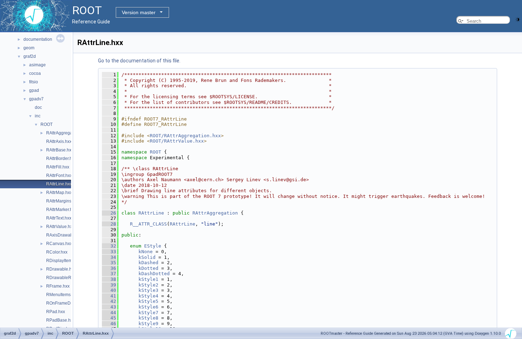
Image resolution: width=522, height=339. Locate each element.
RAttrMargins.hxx (62, 201)
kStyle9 (148, 323)
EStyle (152, 246)
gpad (34, 90)
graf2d (29, 56)
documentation (37, 39)
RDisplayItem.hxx (63, 260)
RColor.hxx (56, 252)
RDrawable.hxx (61, 269)
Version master (139, 12)
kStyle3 (148, 290)
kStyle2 (148, 285)
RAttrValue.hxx (60, 226)
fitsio (33, 81)
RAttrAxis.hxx (59, 141)
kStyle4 (148, 296)
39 (109, 285)
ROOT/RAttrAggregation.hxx (185, 135)
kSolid (147, 257)
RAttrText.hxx (58, 218)
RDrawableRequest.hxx (69, 277)
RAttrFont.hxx (59, 175)
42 (109, 301)
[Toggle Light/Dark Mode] (517, 19)
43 (109, 307)
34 (109, 257)
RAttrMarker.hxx (61, 209)
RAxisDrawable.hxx (65, 235)
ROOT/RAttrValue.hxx (177, 141)
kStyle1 (148, 279)
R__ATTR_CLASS (148, 224)
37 (109, 273)
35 (109, 262)
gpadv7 (36, 98)
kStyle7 (148, 312)
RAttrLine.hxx (59, 184)
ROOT (46, 124)
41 (109, 296)
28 (109, 224)
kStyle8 (148, 318)
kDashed (148, 262)
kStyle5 (148, 301)
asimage (37, 64)
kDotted (148, 268)
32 (109, 246)
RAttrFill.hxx (57, 167)
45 (109, 318)
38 (109, 279)
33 (109, 251)
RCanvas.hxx (59, 243)
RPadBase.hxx (60, 320)
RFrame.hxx (58, 286)
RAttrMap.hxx (59, 192)
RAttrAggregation (215, 213)
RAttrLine (151, 213)
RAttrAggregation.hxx (66, 132)
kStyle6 (148, 307)
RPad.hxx (55, 311)
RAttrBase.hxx (60, 150)
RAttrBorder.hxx (61, 158)
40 (109, 290)
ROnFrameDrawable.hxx (70, 303)
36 (109, 268)
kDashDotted (154, 273)
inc (37, 115)
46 (109, 323)
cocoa (35, 73)
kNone (145, 251)
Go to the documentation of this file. (139, 60)
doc (38, 107)
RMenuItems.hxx (62, 294)
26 (109, 213)
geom (28, 47)
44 (109, 312)
